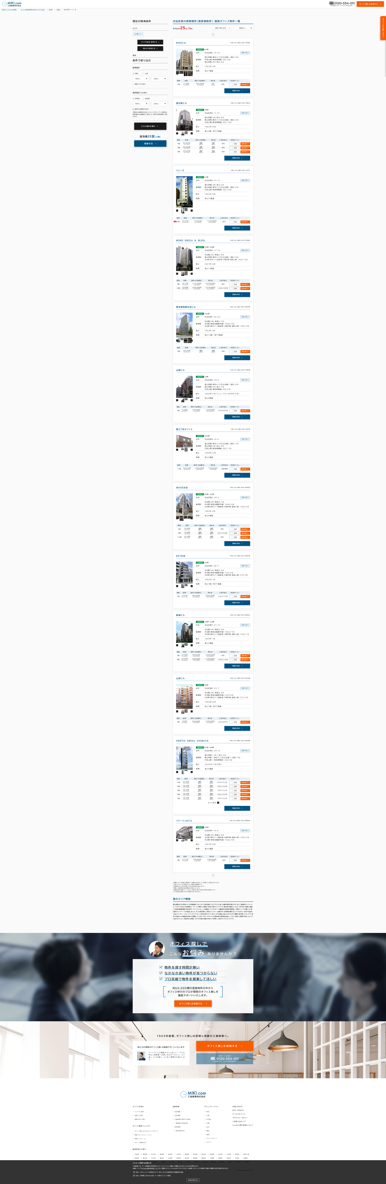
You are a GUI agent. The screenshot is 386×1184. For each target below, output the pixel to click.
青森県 (145, 1154)
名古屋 (209, 1119)
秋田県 (170, 1154)
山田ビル (180, 678)
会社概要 (178, 1111)
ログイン (209, 1142)
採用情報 (178, 1127)
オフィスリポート (212, 1138)
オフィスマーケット (211, 1106)
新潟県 (137, 1158)
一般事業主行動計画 (181, 1123)
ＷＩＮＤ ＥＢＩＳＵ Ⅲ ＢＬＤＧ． (191, 240)
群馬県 (212, 1154)
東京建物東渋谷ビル (186, 307)
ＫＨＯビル (181, 43)
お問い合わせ (238, 1106)
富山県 (145, 1158)
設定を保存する (193, 1180)
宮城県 (162, 1154)
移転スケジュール (140, 1138)
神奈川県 (246, 1154)
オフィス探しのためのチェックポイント (147, 1131)
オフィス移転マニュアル (141, 1126)
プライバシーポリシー (240, 1117)
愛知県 (204, 1158)
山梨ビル (180, 370)
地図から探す (139, 1115)
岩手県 (153, 1154)
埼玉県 (220, 1154)
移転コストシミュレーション (143, 1134)
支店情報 (178, 1115)
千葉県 (229, 1154)
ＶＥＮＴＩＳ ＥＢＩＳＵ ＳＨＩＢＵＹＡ (192, 741)
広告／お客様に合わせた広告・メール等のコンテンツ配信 (153, 1175)
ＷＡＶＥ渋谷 (182, 488)
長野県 (179, 1158)
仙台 (208, 1127)
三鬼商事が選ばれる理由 (183, 1119)
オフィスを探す (138, 1106)
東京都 (237, 1154)
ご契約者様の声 (180, 1130)
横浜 (208, 1130)
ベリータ (180, 170)
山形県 (179, 1154)
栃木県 (204, 1154)
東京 (208, 1111)
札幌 (208, 1123)
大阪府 (237, 1158)
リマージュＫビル (184, 821)
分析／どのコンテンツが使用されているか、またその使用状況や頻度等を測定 (159, 1172)
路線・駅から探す (140, 1119)
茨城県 (195, 1154)
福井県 (162, 1158)
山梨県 (170, 1158)
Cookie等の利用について (151, 1168)
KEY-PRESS (238, 1110)
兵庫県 (245, 1158)
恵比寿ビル (181, 103)
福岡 (208, 1134)
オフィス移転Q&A (141, 1142)
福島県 (187, 1154)
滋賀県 (220, 1158)
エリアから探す (139, 1111)
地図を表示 (245, 52)
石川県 (153, 1158)
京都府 (229, 1158)
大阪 (208, 1115)
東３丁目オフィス (184, 429)
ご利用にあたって (239, 1121)
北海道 (137, 1154)
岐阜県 (187, 1158)
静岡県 (195, 1158)
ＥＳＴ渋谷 (180, 556)
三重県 (212, 1158)
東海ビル (180, 615)
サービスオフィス (239, 1114)
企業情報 (176, 1106)
